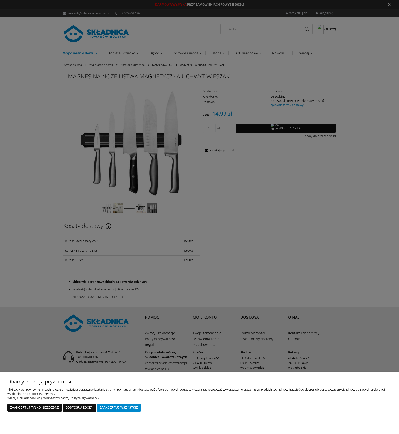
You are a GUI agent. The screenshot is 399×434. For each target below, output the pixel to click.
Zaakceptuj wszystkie (119, 407)
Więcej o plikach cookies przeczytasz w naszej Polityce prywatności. (53, 398)
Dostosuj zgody (79, 407)
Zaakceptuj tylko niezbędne (34, 407)
